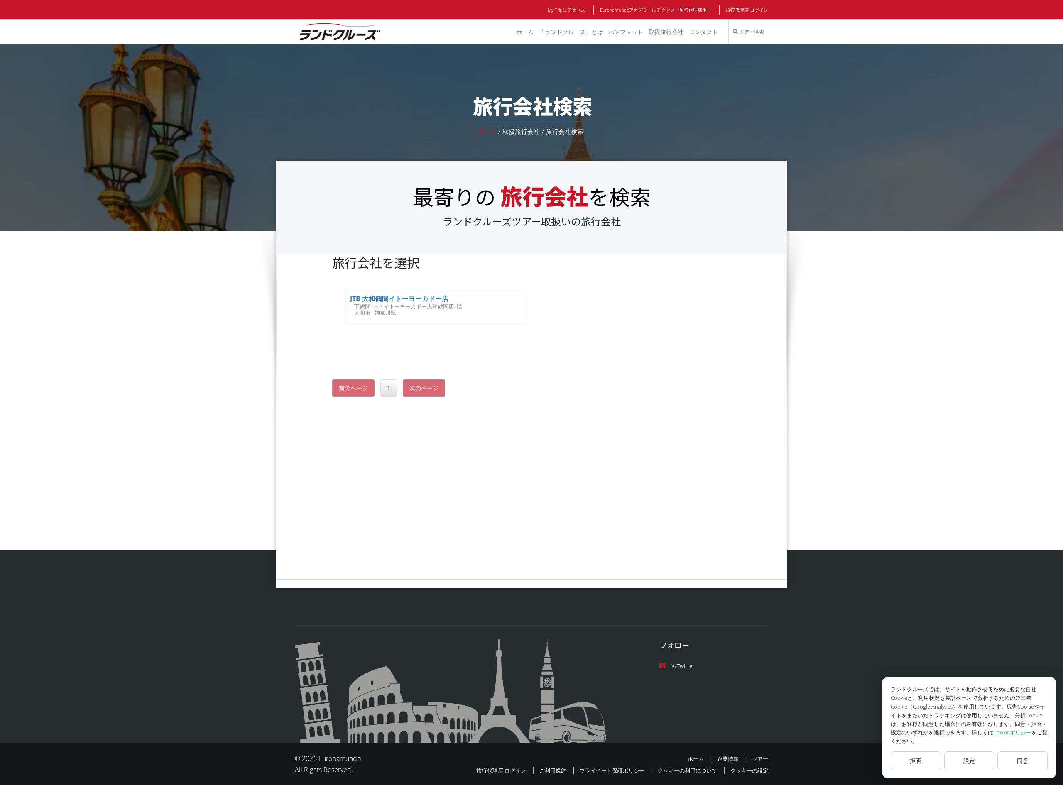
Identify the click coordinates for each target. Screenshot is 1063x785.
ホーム (525, 32)
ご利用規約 (552, 770)
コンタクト (703, 32)
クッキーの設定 (749, 770)
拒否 (915, 761)
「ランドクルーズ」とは (571, 32)
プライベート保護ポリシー (612, 770)
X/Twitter (682, 666)
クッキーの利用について (687, 770)
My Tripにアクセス (566, 10)
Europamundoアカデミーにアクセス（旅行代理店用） (655, 10)
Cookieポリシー (1012, 732)
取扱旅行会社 (666, 32)
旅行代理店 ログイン (747, 10)
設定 (969, 761)
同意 (1023, 761)
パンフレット (625, 32)
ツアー (760, 759)
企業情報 (728, 759)
